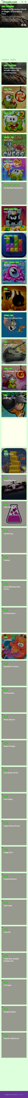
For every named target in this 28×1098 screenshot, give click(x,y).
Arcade (6, 89)
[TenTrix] (14, 245)
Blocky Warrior (9, 720)
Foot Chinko (8, 799)
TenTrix (6, 238)
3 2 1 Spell (7, 985)
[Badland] (14, 298)
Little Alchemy (9, 507)
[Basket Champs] (14, 752)
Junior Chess (8, 140)
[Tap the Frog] (14, 540)
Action (6, 235)
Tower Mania (9, 454)
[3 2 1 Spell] (14, 992)
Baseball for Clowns (11, 666)
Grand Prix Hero (10, 480)
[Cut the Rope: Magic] (14, 169)
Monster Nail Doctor (11, 1038)
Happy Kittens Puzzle (12, 826)
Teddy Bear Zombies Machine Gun (11, 960)
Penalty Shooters (10, 879)
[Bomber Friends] (14, 404)
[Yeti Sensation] (14, 699)
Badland (7, 292)
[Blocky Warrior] (14, 726)
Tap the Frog (8, 534)
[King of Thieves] (14, 218)
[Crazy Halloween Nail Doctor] (14, 593)
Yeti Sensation (9, 693)
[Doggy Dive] (14, 859)
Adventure (7, 185)
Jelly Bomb (8, 640)
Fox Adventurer (10, 613)
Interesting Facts (10, 6)
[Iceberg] (14, 566)
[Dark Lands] (14, 912)
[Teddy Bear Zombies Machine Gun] (14, 965)
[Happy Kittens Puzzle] (14, 832)
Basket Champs (9, 746)
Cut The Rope (9, 92)
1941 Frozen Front (11, 345)
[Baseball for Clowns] (14, 673)
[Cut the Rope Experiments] (14, 193)
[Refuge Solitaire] (14, 1018)
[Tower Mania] (14, 460)
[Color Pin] (14, 938)
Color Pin (7, 932)
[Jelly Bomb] (14, 646)
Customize (7, 315)
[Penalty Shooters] (14, 885)
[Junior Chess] (14, 145)
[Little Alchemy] (14, 513)
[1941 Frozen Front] (14, 351)
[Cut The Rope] (14, 97)
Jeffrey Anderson (20, 1094)
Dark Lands (8, 906)
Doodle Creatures (10, 265)
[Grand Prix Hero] (14, 487)
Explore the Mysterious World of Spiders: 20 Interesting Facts (13, 11)
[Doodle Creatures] (14, 271)
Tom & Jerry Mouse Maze (13, 318)
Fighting (11, 209)
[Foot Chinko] (14, 806)
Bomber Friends (9, 398)
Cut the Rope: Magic (11, 164)
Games (3, 6)
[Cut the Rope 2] (14, 121)
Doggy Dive (8, 852)
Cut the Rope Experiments (13, 188)
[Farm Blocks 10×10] (14, 779)
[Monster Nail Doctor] (14, 1045)
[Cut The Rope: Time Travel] (14, 378)
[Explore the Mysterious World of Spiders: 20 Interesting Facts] (14, 16)
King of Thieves (9, 212)
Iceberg (7, 560)
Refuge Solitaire (10, 1012)
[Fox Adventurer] (14, 620)
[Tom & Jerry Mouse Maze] (14, 324)
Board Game (7, 137)
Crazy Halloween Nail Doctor (12, 588)
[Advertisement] (14, 43)
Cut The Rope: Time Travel (14, 371)
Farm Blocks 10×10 (11, 773)
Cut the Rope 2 (9, 116)
